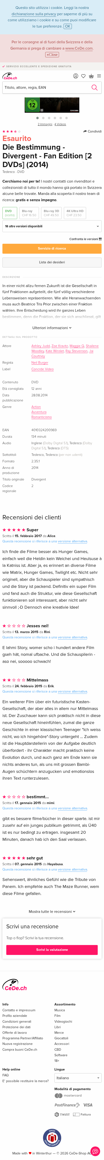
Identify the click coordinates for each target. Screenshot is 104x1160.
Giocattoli (61, 1038)
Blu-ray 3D (51, 213)
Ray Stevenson (77, 351)
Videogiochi (63, 1022)
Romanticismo (41, 417)
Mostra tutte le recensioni (51, 911)
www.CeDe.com (79, 48)
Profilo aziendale (14, 1016)
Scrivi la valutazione (52, 950)
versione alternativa (72, 541)
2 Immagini (45, 124)
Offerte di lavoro (14, 1033)
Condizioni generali (16, 1022)
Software (60, 1055)
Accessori (61, 1044)
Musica (59, 1010)
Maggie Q (77, 346)
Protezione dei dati (16, 1027)
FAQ (5, 1075)
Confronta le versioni (84, 239)
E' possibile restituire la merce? (25, 1081)
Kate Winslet (55, 351)
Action (36, 407)
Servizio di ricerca (52, 248)
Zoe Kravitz (60, 346)
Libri (57, 1027)
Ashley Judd (40, 346)
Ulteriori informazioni (50, 327)
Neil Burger (39, 362)
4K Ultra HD (75, 213)
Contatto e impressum (18, 1010)
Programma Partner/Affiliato (22, 1038)
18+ (56, 1061)
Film (57, 1016)
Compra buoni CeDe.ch (19, 1050)
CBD (57, 1050)
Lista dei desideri (52, 262)
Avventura (38, 412)
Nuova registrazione (17, 1044)
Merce (59, 1033)
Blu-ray (29, 213)
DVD (10, 213)
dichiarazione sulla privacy (34, 14)
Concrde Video (42, 369)
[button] (37, 118)
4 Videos (60, 124)
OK (67, 26)
